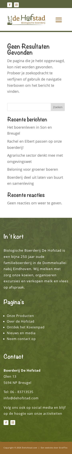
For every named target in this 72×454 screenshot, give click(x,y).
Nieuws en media (21, 333)
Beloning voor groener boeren (32, 169)
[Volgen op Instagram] (16, 4)
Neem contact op (21, 339)
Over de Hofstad (20, 321)
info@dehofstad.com (21, 398)
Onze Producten (20, 316)
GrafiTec (63, 447)
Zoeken (58, 107)
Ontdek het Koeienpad (26, 327)
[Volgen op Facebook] (9, 4)
